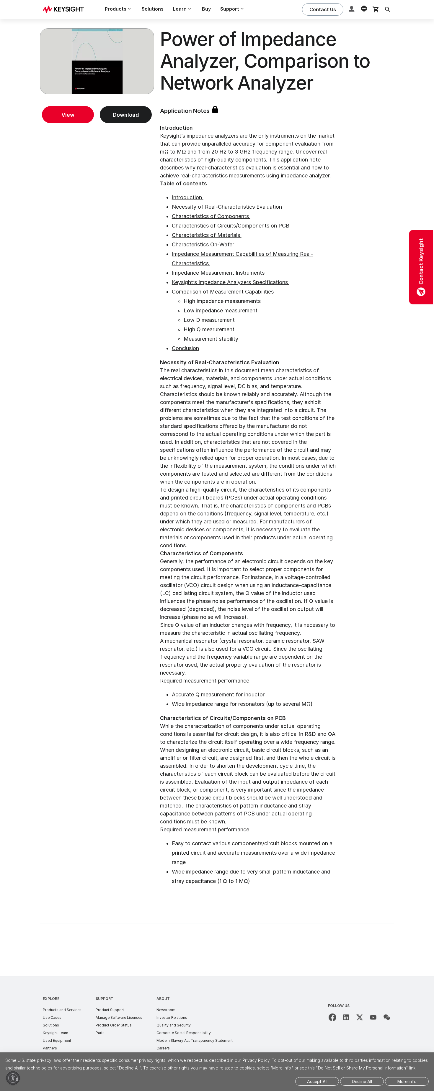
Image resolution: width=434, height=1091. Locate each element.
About (163, 998)
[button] (352, 9)
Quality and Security (173, 1025)
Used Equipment (57, 1040)
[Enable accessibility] (13, 1078)
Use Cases (52, 1017)
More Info (407, 1081)
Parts (100, 1033)
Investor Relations (171, 1017)
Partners (50, 1048)
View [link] (67, 115)
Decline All (362, 1081)
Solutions (153, 9)
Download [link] (126, 115)
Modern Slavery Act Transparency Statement (194, 1040)
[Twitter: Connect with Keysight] (359, 1017)
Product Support (110, 1010)
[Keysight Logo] (65, 9)
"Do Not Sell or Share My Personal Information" (362, 1067)
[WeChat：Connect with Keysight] (386, 1017)
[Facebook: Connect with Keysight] (332, 1017)
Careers (163, 1048)
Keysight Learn (55, 1033)
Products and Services (62, 1010)
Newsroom (165, 1010)
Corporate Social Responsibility (183, 1033)
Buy (206, 9)
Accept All (317, 1081)
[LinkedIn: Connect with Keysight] (346, 1017)
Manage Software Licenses (119, 1017)
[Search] (387, 9)
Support (104, 998)
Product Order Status (114, 1025)
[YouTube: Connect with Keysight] (373, 1017)
